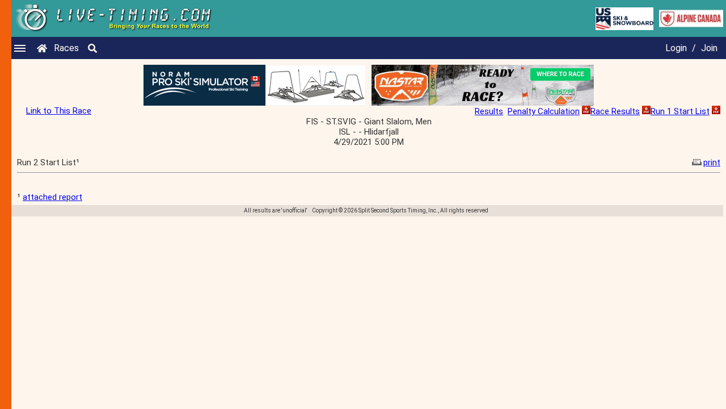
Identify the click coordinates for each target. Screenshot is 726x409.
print (711, 162)
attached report (52, 197)
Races (66, 48)
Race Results (615, 111)
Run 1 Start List (680, 111)
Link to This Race (58, 111)
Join (709, 48)
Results (489, 111)
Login (676, 48)
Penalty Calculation (544, 111)
